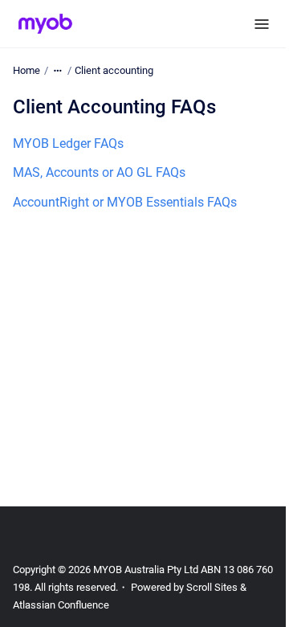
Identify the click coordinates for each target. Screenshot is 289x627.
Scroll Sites (212, 587)
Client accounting (114, 70)
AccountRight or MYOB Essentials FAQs (125, 202)
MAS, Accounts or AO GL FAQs (99, 172)
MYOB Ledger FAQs (68, 143)
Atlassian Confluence (61, 605)
